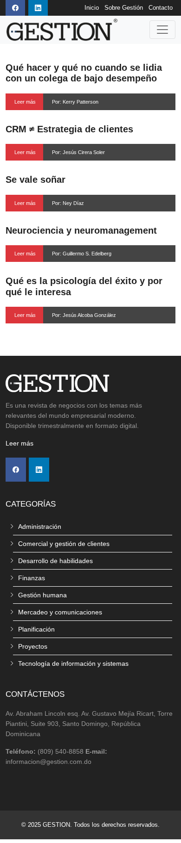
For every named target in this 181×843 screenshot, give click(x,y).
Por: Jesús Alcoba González (84, 315)
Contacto (161, 8)
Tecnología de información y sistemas (73, 663)
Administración (39, 526)
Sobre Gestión (123, 8)
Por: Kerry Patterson (75, 102)
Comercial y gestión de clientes (64, 543)
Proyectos (32, 646)
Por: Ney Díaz (68, 203)
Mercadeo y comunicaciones (60, 612)
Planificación (36, 629)
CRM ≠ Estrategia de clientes (69, 129)
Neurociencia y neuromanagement (81, 230)
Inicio (91, 8)
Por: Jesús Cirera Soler (78, 152)
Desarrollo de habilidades (55, 560)
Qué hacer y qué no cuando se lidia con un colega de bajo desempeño (84, 73)
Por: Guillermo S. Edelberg (81, 253)
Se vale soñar (35, 179)
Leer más (25, 102)
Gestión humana (42, 595)
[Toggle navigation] (162, 29)
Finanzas (31, 578)
